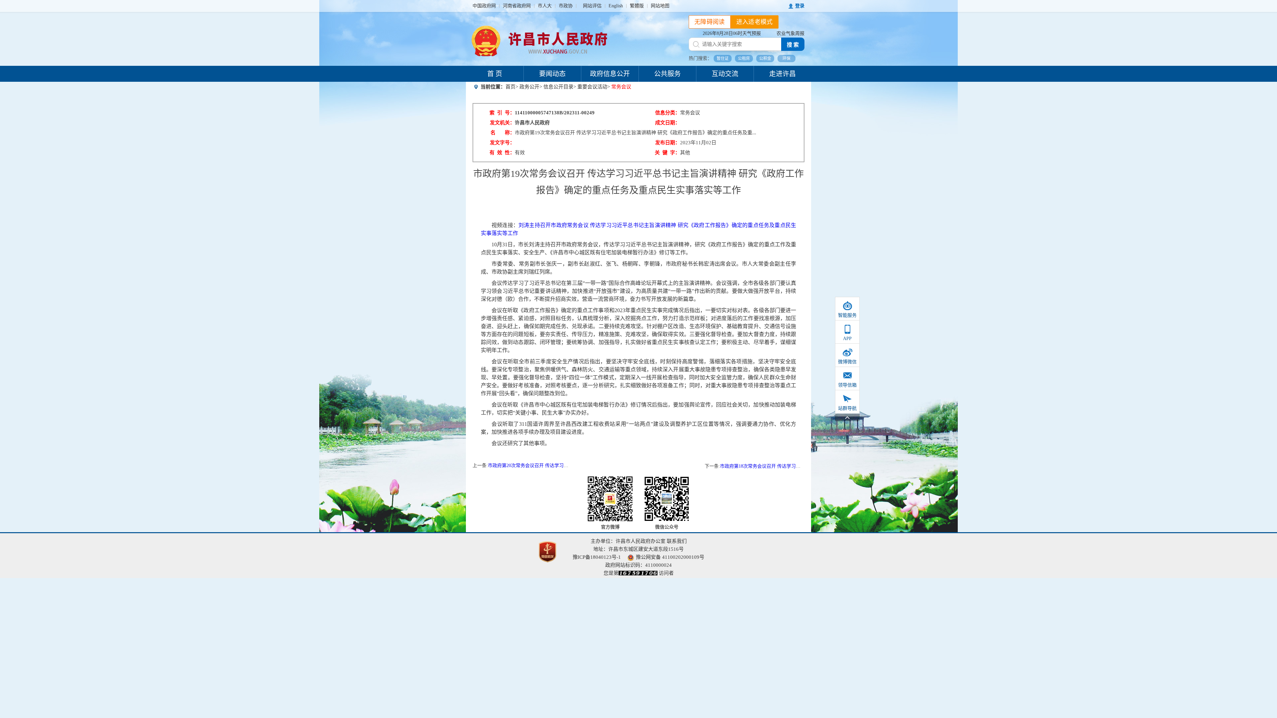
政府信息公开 (610, 73)
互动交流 (725, 73)
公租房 (744, 58)
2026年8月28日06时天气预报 (732, 33)
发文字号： (502, 142)
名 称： (503, 132)
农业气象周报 (790, 33)
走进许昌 (782, 73)
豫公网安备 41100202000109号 (670, 557)
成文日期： (667, 122)
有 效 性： (502, 152)
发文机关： (502, 122)
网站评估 (592, 5)
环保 (786, 58)
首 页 (494, 73)
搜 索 (793, 45)
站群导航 (847, 408)
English (616, 5)
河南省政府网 (517, 5)
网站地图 (660, 5)
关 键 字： (667, 152)
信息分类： (667, 112)
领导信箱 (847, 385)
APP (847, 338)
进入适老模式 (754, 22)
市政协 (566, 5)
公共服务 (667, 73)
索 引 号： (502, 112)
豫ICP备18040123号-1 (597, 557)
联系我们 (677, 541)
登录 (799, 5)
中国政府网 (484, 5)
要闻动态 (552, 73)
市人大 (545, 5)
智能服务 (847, 315)
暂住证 (723, 58)
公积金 (765, 58)
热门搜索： (700, 58)
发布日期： (667, 142)
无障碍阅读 (709, 22)
